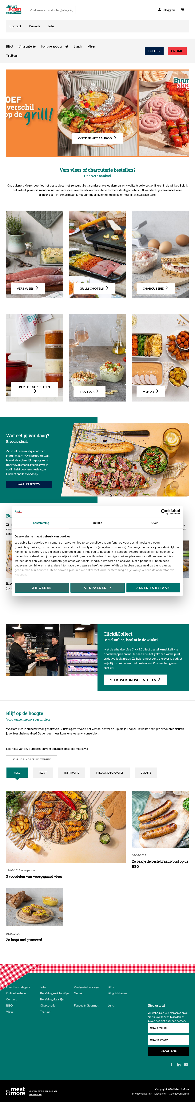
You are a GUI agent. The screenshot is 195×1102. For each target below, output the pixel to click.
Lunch (78, 46)
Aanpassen (95, 587)
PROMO (177, 51)
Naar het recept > (29, 484)
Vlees (92, 46)
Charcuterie (27, 46)
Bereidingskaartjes (52, 999)
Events (146, 772)
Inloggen (168, 10)
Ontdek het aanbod (95, 138)
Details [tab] (97, 522)
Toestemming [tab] (40, 522)
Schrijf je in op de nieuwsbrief (31, 759)
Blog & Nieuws (117, 993)
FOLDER (154, 51)
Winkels (34, 26)
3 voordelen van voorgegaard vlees (34, 876)
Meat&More (35, 1094)
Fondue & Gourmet (54, 46)
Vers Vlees (25, 288)
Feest (43, 772)
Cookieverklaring (179, 1093)
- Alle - (17, 772)
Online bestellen (16, 993)
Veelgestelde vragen (87, 987)
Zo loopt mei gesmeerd (24, 939)
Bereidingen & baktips (54, 993)
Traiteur (12, 55)
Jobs (51, 26)
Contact (15, 26)
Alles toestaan (153, 587)
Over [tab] (154, 522)
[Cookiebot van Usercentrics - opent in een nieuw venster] (163, 512)
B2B (111, 987)
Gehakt (79, 993)
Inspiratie (71, 772)
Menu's (148, 391)
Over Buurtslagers (18, 987)
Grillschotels (92, 288)
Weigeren (42, 587)
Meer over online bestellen (133, 680)
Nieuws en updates (110, 772)
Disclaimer (160, 1093)
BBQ (9, 46)
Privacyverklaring (142, 1093)
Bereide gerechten (34, 387)
